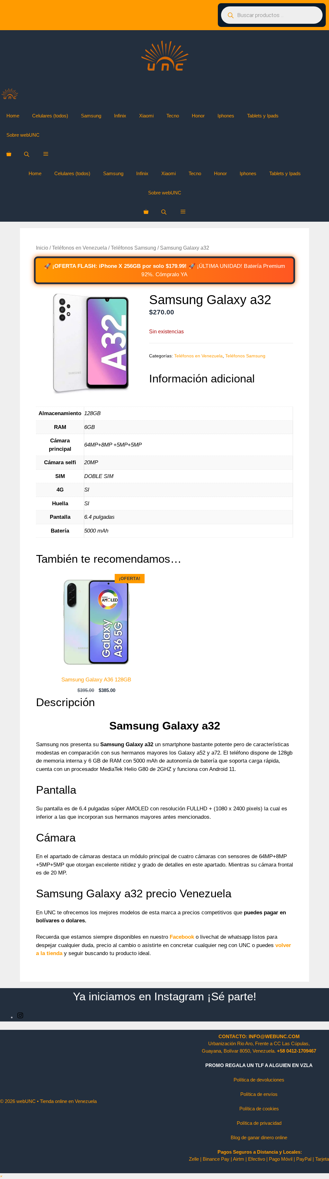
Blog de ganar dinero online (259, 1137)
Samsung (91, 115)
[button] (46, 154)
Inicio (42, 248)
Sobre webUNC (23, 135)
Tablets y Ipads (263, 115)
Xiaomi (146, 115)
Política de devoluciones (259, 1079)
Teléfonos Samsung (133, 248)
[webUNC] (9, 95)
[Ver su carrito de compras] (9, 154)
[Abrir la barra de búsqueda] (27, 154)
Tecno (172, 115)
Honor (198, 115)
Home (12, 115)
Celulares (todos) (50, 115)
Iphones (226, 115)
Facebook (181, 937)
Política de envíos (259, 1094)
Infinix (120, 115)
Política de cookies (259, 1108)
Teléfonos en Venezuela (79, 248)
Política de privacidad (259, 1123)
